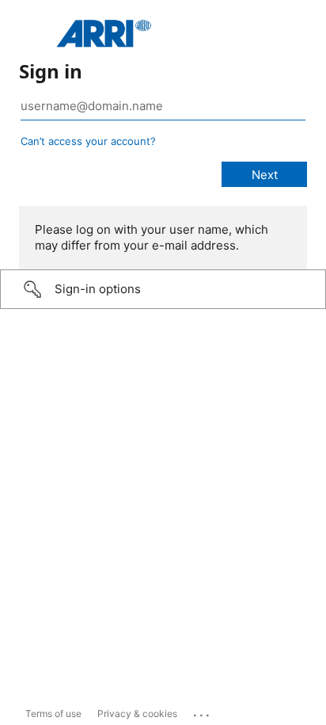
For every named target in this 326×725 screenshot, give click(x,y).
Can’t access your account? (88, 141)
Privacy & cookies (137, 713)
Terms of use (53, 713)
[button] (163, 289)
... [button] (202, 711)
